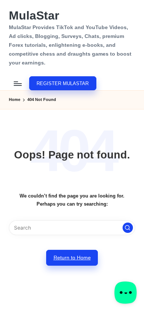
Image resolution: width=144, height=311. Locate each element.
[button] (62, 83)
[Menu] (17, 83)
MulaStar (34, 15)
